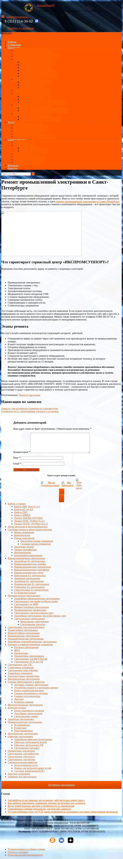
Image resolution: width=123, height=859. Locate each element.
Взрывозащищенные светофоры (31, 569)
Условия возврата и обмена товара (26, 849)
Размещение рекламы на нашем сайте (34, 136)
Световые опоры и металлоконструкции (36, 56)
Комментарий (21, 452)
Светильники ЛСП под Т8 (28, 661)
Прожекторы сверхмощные (29, 656)
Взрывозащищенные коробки (30, 564)
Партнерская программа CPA (30, 159)
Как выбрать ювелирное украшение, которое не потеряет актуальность (46, 803)
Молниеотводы (22, 552)
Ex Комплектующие (25, 592)
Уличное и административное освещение (30, 644)
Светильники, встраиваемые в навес (40, 119)
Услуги (11, 122)
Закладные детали (24, 546)
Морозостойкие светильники (24, 633)
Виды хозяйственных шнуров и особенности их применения (41, 806)
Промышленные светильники (30, 93)
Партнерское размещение (34, 151)
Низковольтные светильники (23, 636)
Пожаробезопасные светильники (26, 638)
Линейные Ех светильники (35, 64)
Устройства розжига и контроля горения (36, 687)
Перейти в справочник (21, 28)
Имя (16, 457)
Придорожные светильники (35, 116)
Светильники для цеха (32, 99)
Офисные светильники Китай (30, 742)
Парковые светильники (33, 87)
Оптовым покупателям (26, 153)
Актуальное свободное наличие (31, 50)
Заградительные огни (26, 765)
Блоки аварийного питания (29, 710)
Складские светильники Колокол (32, 90)
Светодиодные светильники (29, 618)
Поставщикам (21, 145)
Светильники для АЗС (26, 113)
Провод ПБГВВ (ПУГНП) (28, 518)
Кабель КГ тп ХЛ (23, 509)
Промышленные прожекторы (30, 610)
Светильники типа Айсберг (23, 670)
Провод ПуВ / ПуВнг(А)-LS (29, 521)
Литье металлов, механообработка (33, 53)
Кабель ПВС (21, 512)
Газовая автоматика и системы (31, 693)
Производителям (29, 148)
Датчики (19, 699)
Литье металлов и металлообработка (28, 526)
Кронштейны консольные (28, 555)
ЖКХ (17, 650)
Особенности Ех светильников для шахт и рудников (29, 411)
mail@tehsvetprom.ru (17, 16)
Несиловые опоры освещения (36, 541)
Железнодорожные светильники (25, 704)
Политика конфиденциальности (25, 855)
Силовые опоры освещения (35, 544)
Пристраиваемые (23, 730)
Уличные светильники (26, 79)
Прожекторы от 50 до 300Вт (35, 107)
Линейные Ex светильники (29, 581)
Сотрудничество (17, 139)
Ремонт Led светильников (28, 125)
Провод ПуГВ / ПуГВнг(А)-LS (31, 523)
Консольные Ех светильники (36, 70)
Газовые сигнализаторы (27, 696)
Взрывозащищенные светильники (32, 59)
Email (17, 463)
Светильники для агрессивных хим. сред (42, 102)
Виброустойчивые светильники (31, 607)
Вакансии (19, 156)
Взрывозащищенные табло (28, 572)
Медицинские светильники (23, 733)
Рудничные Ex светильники (29, 587)
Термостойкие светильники (23, 630)
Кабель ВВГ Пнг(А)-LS (27, 506)
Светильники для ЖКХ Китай (30, 659)
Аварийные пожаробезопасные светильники (32, 641)
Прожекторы (21, 105)
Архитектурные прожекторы (36, 82)
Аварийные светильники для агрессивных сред (40, 615)
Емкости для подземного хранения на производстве (29, 408)
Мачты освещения (24, 532)
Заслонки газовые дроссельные (31, 684)
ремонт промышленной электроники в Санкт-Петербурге (87, 201)
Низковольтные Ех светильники (38, 73)
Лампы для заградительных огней (32, 768)
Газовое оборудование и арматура (26, 681)
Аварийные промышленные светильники (37, 598)
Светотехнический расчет (28, 130)
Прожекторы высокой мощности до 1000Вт (44, 110)
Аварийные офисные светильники (33, 739)
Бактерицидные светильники (24, 679)
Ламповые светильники (27, 578)
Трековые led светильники (22, 776)
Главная (12, 41)
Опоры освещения (24, 538)
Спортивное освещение (21, 667)
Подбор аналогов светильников (31, 128)
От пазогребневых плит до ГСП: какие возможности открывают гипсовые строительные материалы (63, 811)
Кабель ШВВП (22, 515)
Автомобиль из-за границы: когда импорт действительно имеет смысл (46, 800)
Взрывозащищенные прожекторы (38, 76)
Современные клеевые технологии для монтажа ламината (39, 808)
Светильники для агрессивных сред (33, 613)
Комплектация (22, 535)
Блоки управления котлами (29, 690)
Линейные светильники (21, 719)
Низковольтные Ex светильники (31, 584)
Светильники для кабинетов (23, 753)
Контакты (13, 165)
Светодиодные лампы (26, 716)
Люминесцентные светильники (25, 722)
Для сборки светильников (28, 713)
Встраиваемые (22, 725)
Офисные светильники (20, 736)
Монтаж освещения (25, 133)
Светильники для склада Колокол (26, 627)
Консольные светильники (34, 621)
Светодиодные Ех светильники (37, 62)
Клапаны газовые (23, 702)
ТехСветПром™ (46, 5)
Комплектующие (17, 707)
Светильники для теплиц (21, 759)
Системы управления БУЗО (29, 771)
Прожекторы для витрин (21, 750)
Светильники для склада (21, 756)
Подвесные (20, 727)
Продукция (14, 47)
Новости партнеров (29, 395)
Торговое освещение (19, 773)
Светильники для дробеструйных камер (36, 601)
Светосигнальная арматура (22, 762)
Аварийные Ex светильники (36, 67)
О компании (14, 44)
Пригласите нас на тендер (28, 162)
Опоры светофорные (25, 549)
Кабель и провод (17, 503)
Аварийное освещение (20, 673)
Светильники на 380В (26, 604)
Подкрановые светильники (35, 96)
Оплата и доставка (24, 142)
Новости (12, 168)
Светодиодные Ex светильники (31, 590)
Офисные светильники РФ (28, 745)
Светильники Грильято (26, 748)
